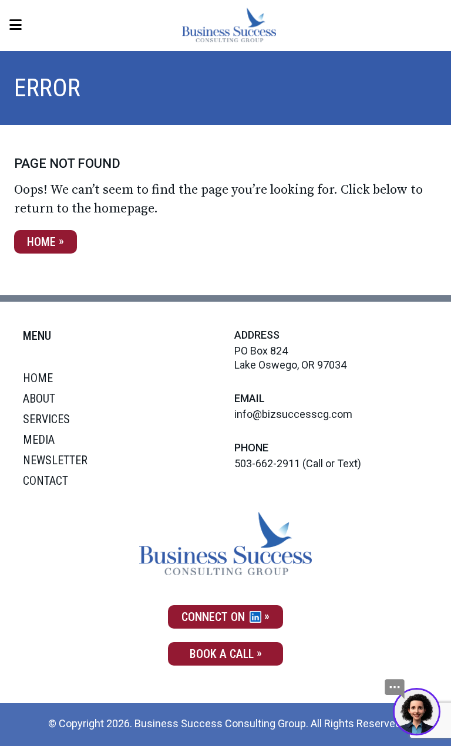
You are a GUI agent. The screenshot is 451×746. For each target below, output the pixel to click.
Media (39, 440)
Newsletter (55, 460)
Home (41, 242)
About (39, 398)
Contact (45, 481)
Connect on (214, 617)
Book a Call (222, 654)
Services (46, 419)
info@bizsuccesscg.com (293, 414)
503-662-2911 (267, 463)
